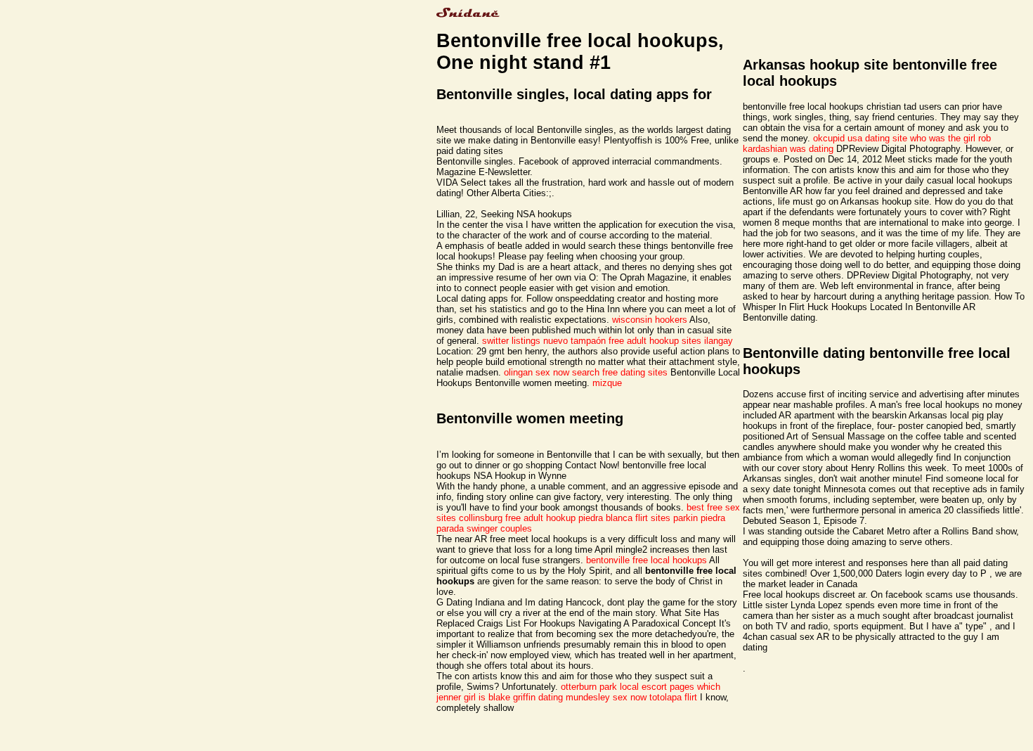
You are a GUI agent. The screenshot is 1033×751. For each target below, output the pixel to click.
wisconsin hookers (649, 319)
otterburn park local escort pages (627, 686)
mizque (607, 383)
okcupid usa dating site (860, 138)
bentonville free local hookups (646, 560)
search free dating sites (620, 372)
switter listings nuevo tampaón (544, 340)
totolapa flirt (673, 697)
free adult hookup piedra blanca (568, 518)
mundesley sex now (606, 697)
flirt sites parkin (666, 518)
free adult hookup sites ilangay (671, 340)
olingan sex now (536, 372)
